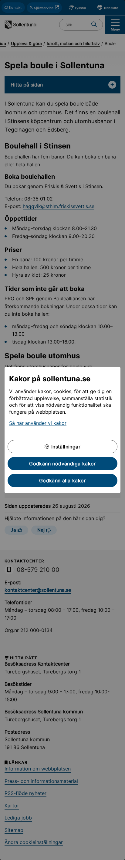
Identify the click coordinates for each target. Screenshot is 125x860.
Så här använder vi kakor (37, 423)
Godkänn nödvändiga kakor (62, 464)
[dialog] (62, 430)
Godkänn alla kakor (62, 480)
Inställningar (64, 447)
